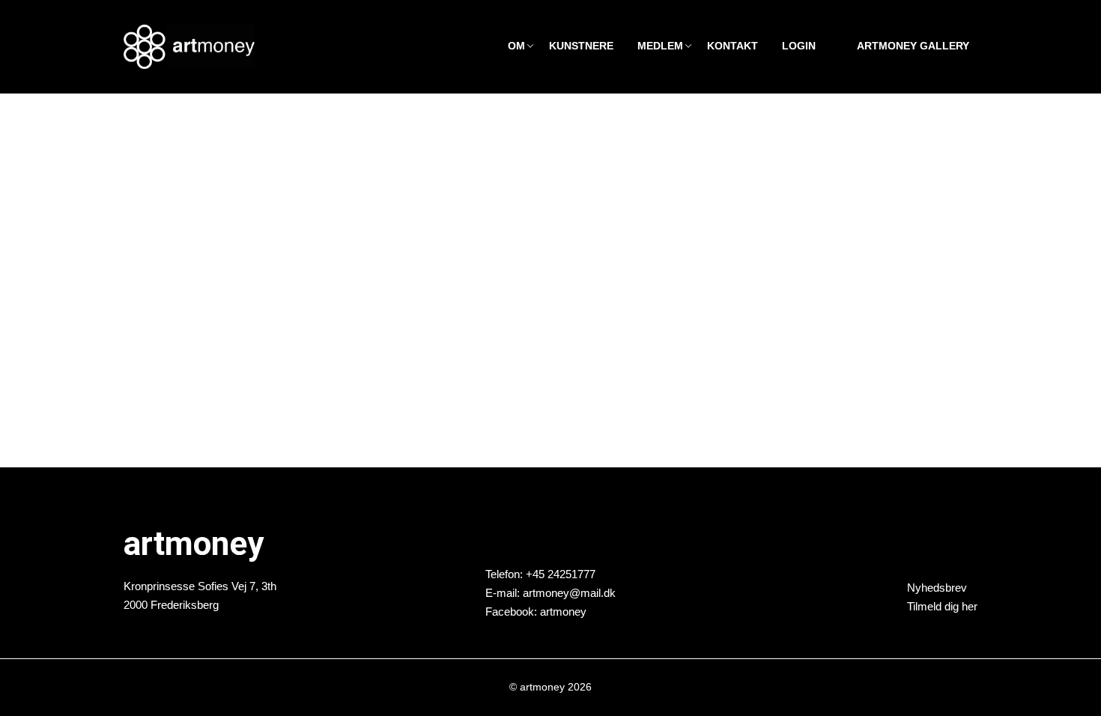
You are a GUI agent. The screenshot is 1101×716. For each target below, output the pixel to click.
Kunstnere (581, 46)
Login (799, 46)
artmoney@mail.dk (569, 592)
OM (516, 46)
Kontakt (732, 46)
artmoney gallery (913, 46)
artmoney (563, 610)
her (969, 606)
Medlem (660, 46)
